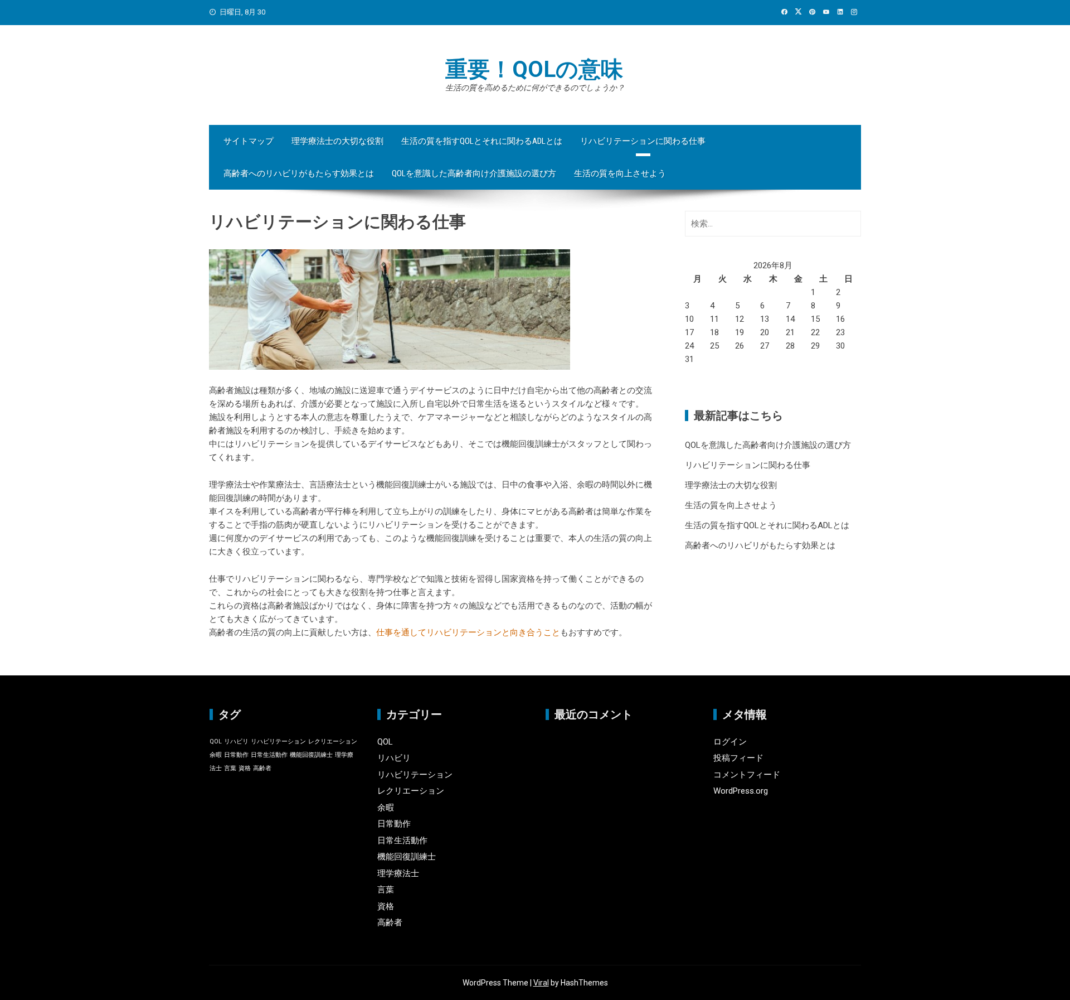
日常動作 (236, 755)
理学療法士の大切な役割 (337, 141)
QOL (216, 741)
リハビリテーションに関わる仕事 (643, 141)
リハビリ (236, 741)
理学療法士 (398, 873)
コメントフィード (746, 775)
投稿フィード (738, 758)
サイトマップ (248, 141)
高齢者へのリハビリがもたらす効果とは (298, 173)
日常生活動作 (269, 755)
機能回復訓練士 (311, 755)
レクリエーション (332, 741)
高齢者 (262, 768)
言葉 (230, 768)
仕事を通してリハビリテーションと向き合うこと (468, 632)
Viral (541, 982)
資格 (245, 768)
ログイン (730, 742)
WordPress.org (740, 791)
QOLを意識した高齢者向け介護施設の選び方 (474, 173)
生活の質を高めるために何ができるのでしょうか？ (535, 87)
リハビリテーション (278, 741)
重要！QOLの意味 (534, 69)
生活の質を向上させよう (620, 173)
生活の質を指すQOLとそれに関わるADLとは (481, 141)
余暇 (216, 755)
